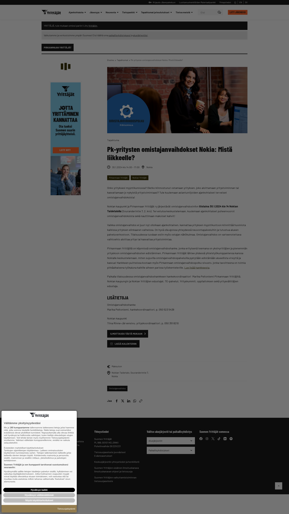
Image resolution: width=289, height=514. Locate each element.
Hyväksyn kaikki (39, 490)
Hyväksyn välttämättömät (39, 495)
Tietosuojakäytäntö (66, 509)
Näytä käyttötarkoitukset (39, 500)
